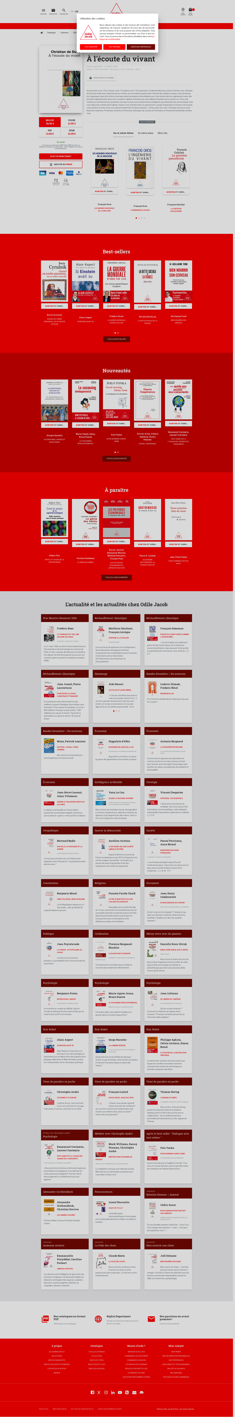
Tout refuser (114, 47)
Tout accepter (91, 47)
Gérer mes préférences (141, 47)
